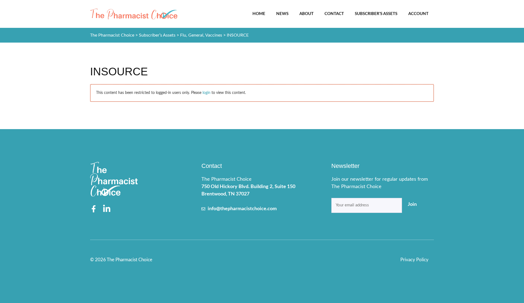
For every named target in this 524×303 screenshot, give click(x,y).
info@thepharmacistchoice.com (242, 208)
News (282, 14)
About (306, 14)
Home (258, 14)
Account (418, 14)
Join (412, 204)
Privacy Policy (414, 259)
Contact (334, 14)
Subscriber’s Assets (376, 14)
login (206, 93)
